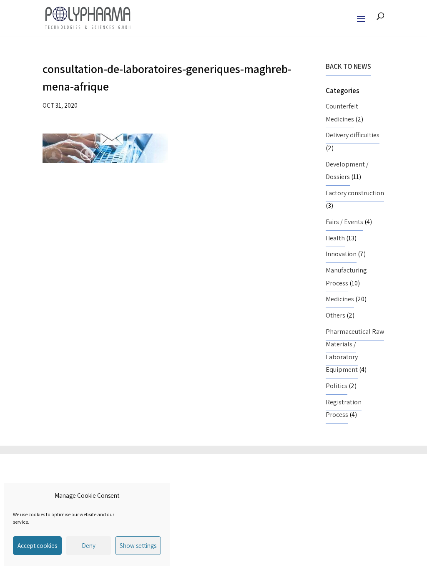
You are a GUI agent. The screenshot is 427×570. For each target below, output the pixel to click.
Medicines (340, 299)
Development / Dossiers (347, 171)
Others (335, 315)
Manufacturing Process (346, 277)
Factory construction (355, 193)
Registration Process (344, 408)
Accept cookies (37, 546)
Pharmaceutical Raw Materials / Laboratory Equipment (355, 350)
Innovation (341, 254)
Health (335, 238)
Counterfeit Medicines (342, 113)
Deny (88, 546)
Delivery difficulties (352, 135)
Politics (336, 385)
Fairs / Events (344, 221)
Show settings (138, 546)
